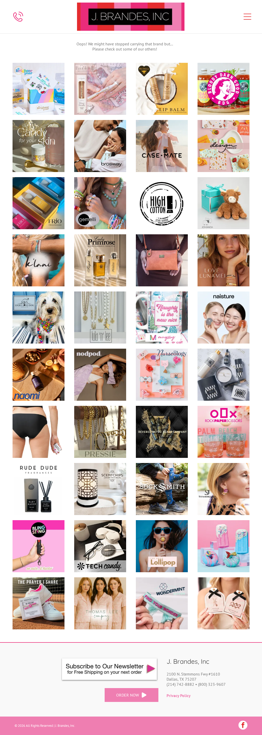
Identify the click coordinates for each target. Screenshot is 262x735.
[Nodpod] (100, 375)
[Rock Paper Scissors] (223, 432)
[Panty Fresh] (38, 432)
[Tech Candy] (100, 546)
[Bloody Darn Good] (223, 89)
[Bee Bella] (162, 89)
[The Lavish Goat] (223, 546)
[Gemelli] (100, 203)
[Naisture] (223, 317)
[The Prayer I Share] (38, 603)
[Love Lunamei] (223, 260)
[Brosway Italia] (100, 146)
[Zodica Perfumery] (223, 603)
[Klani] (38, 260)
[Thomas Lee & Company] (100, 603)
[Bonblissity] (38, 146)
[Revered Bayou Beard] (162, 432)
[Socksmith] (162, 489)
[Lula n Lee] (100, 317)
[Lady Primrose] (100, 260)
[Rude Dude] (38, 489)
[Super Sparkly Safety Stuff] (38, 546)
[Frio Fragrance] (38, 203)
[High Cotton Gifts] (162, 203)
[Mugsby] (162, 317)
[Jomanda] (223, 203)
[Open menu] (247, 17)
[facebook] (242, 726)
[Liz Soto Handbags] (162, 260)
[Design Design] (223, 146)
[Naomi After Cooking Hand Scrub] (38, 375)
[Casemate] (162, 146)
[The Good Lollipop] (162, 546)
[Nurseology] (162, 375)
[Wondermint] (162, 603)
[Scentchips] (100, 489)
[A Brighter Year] (38, 89)
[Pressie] (100, 432)
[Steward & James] (223, 489)
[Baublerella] (100, 89)
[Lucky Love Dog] (38, 317)
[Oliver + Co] (223, 375)
